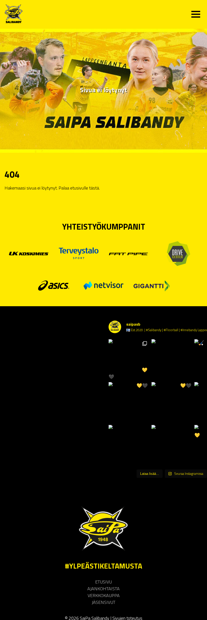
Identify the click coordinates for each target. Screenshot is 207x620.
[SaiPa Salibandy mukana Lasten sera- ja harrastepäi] (129, 359)
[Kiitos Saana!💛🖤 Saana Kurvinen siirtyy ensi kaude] (129, 402)
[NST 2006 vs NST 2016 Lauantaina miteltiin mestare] (171, 445)
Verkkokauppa (104, 595)
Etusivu (103, 581)
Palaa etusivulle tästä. (79, 187)
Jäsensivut (103, 602)
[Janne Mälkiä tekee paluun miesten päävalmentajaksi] (129, 445)
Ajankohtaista (103, 588)
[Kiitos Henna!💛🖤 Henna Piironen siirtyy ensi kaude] (171, 402)
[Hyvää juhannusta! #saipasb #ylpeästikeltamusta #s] (171, 359)
